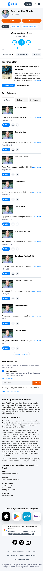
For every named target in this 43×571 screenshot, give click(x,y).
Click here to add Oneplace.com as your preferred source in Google (22, 532)
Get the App (11, 551)
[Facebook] (14, 542)
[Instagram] (28, 542)
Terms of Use (12, 555)
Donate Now (8, 85)
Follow (11, 21)
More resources (23, 85)
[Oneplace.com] (12, 4)
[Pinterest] (21, 542)
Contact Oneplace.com (27, 555)
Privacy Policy (31, 551)
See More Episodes (21, 354)
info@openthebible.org (10, 473)
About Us (20, 551)
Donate (31, 21)
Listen (5, 26)
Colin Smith (15, 14)
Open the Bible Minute (22, 11)
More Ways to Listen (30, 26)
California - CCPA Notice (21, 559)
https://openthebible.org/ (10, 479)
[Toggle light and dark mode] (39, 4)
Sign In (28, 4)
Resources (15, 26)
